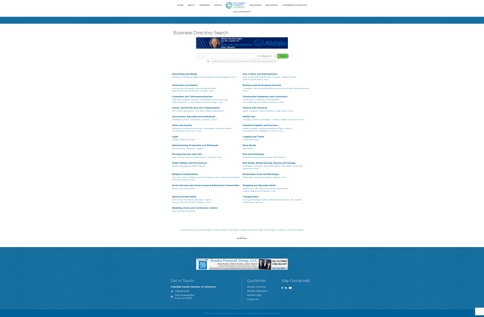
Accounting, (287, 88)
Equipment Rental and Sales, (271, 128)
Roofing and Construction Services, (187, 128)
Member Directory (256, 287)
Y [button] (273, 61)
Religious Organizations (185, 174)
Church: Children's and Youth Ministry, (198, 177)
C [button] (217, 61)
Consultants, (248, 88)
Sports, (208, 200)
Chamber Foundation (294, 5)
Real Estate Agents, (272, 166)
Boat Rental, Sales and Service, (185, 91)
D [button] (220, 61)
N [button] (244, 61)
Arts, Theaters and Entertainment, (257, 77)
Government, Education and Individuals (193, 116)
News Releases (205, 230)
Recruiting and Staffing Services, (268, 88)
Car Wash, (203, 91)
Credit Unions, (281, 111)
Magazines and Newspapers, (217, 77)
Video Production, (179, 102)
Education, (206, 120)
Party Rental (249, 145)
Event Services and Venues (183, 211)
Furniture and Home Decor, (184, 131)
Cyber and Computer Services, (185, 100)
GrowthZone (274, 313)
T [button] (260, 61)
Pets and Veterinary (253, 154)
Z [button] (275, 61)
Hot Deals (233, 230)
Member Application (257, 291)
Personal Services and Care (187, 154)
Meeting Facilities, (289, 77)
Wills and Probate (187, 140)
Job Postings (269, 230)
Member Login (254, 295)
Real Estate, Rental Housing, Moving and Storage (269, 163)
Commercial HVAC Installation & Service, (260, 131)
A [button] (212, 61)
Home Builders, (272, 100)
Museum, (276, 77)
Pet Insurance (279, 157)
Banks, (245, 111)
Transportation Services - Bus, (281, 200)
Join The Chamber (296, 230)
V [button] (265, 61)
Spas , (174, 157)
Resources (272, 5)
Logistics (199, 148)
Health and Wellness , (262, 120)
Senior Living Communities (183, 188)
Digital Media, (198, 77)
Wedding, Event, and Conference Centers (195, 208)
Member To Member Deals (251, 230)
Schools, (185, 120)
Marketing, (176, 77)
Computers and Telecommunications (192, 96)
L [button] (239, 61)
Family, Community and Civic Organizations (196, 108)
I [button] (232, 61)
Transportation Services (253, 202)
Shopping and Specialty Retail (259, 185)
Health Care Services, (289, 120)
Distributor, (190, 148)
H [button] (230, 61)
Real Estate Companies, (253, 166)
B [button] (215, 61)
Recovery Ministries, (180, 180)
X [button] (270, 61)
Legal (175, 136)
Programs (255, 5)
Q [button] (252, 61)
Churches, (176, 177)
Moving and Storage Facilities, (255, 200)
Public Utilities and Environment (189, 163)
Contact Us (281, 230)
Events (218, 5)
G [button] (227, 61)
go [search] (284, 56)
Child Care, (211, 157)
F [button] (225, 61)
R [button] (255, 61)
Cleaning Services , (302, 88)
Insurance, (253, 111)
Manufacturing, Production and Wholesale (195, 145)
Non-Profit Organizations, (183, 111)
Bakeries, (277, 177)
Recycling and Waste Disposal (192, 166)
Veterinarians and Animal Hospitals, (258, 157)
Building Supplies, (250, 128)
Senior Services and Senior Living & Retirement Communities (205, 185)
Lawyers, (175, 140)
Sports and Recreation (184, 197)
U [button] (262, 61)
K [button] (237, 61)
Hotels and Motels (251, 140)
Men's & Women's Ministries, (227, 177)
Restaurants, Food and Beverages (261, 174)
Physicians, (247, 120)
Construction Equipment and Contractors (265, 96)
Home (180, 5)
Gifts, (257, 188)
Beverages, (267, 177)
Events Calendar (220, 230)
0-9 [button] (208, 61)
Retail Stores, (248, 188)
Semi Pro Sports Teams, (253, 79)
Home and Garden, (223, 128)
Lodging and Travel (253, 136)
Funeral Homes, (199, 157)
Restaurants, (248, 177)
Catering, (258, 177)
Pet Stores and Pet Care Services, (274, 188)
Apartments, (248, 168)
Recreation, (200, 200)
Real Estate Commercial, (291, 166)
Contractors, (260, 100)
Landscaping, (208, 128)
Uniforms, (288, 128)
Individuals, (177, 120)
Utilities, (175, 166)
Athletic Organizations (214, 111)
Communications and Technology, (213, 100)
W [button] (268, 61)
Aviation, (298, 200)
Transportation (251, 197)
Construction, (248, 100)
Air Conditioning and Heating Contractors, (260, 102)
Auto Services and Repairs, (183, 88)
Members (204, 5)
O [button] (247, 61)
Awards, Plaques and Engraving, (256, 191)
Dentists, (276, 120)
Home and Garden (182, 125)
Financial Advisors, (267, 111)
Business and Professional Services (262, 85)
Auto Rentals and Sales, (206, 88)
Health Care (249, 116)
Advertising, (187, 77)
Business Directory (188, 230)
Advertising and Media (184, 74)
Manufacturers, (178, 148)
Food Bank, (200, 111)
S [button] (257, 61)
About (191, 5)
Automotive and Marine (185, 85)
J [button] (234, 61)
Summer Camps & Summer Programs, (188, 202)
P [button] (250, 61)
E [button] (222, 61)
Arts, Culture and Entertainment (260, 74)
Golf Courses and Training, (183, 200)
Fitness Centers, (185, 157)
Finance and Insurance (255, 108)
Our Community (242, 11)
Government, (195, 120)
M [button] (242, 61)
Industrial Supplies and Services (260, 125)
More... (234, 77)
